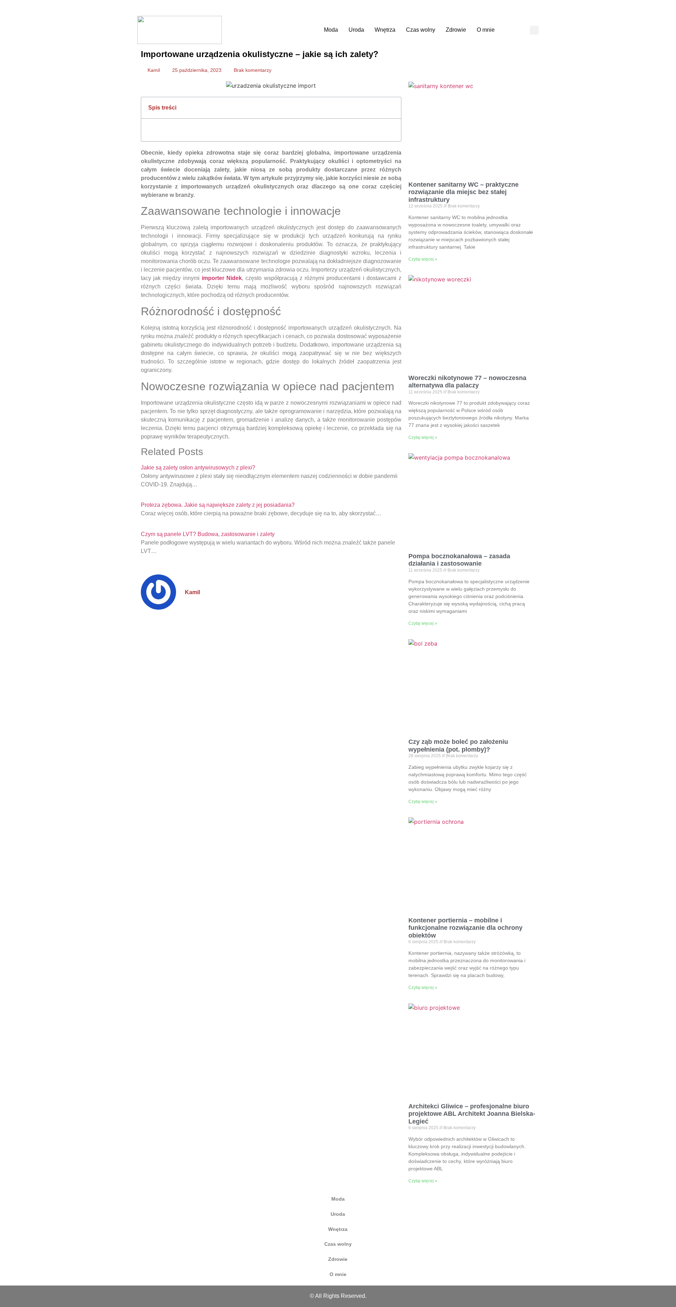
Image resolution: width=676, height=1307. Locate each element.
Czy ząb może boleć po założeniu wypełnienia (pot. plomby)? (458, 745)
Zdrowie (456, 30)
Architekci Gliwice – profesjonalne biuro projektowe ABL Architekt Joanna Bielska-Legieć (471, 1114)
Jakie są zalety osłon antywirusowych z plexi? (198, 468)
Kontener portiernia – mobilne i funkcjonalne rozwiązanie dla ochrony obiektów (465, 928)
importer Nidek (222, 278)
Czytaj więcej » (422, 259)
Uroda (356, 30)
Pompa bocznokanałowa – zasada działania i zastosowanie (459, 560)
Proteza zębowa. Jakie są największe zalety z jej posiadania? (218, 505)
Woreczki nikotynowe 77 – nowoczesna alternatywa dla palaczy (467, 381)
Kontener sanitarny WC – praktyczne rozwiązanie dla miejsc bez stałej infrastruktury (463, 192)
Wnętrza (385, 30)
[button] (534, 30)
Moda (331, 30)
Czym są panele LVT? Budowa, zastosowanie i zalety (208, 534)
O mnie (486, 30)
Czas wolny (420, 30)
